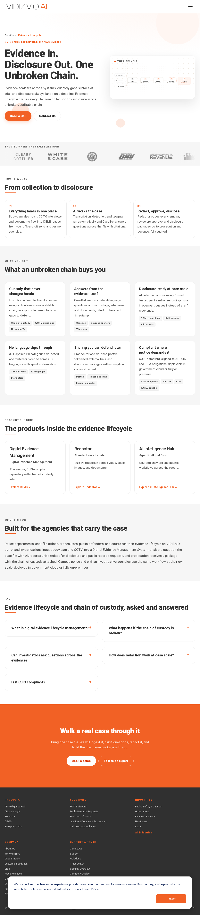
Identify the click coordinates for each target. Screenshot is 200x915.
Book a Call (18, 116)
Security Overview (80, 868)
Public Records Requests (84, 811)
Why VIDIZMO (12, 853)
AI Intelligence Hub (15, 806)
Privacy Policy (90, 889)
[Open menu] (190, 6)
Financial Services (145, 816)
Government (142, 811)
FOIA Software (78, 806)
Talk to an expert (116, 761)
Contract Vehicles (80, 873)
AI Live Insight (12, 811)
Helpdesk (75, 858)
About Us (10, 848)
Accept (171, 898)
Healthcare (141, 821)
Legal (138, 826)
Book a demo (81, 761)
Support (74, 853)
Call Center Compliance (83, 826)
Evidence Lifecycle (80, 816)
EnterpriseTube (13, 826)
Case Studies (12, 858)
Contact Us (47, 116)
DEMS (8, 821)
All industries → (145, 832)
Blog (7, 868)
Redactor (10, 816)
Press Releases (13, 873)
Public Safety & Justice (148, 806)
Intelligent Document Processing (88, 821)
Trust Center (77, 863)
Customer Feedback (16, 863)
